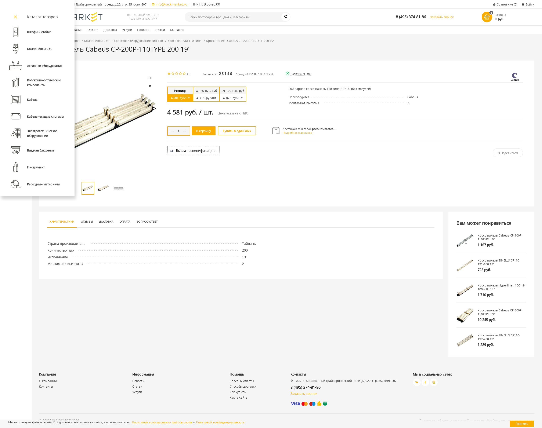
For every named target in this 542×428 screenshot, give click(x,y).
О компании (48, 381)
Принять (522, 424)
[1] (169, 74)
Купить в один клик (237, 131)
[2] (173, 74)
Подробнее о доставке (297, 133)
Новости (143, 30)
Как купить (238, 392)
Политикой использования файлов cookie (162, 422)
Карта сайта (238, 397)
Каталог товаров (42, 16)
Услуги (127, 30)
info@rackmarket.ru (171, 4)
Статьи (160, 30)
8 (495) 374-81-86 (411, 16)
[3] (177, 74)
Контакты (177, 30)
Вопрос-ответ (147, 221)
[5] (184, 74)
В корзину (203, 131)
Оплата (92, 30)
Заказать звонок (442, 17)
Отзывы (87, 221)
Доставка (110, 30)
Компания (74, 30)
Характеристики (62, 221)
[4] (181, 74)
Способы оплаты (242, 381)
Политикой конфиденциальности (220, 422)
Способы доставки (243, 386)
